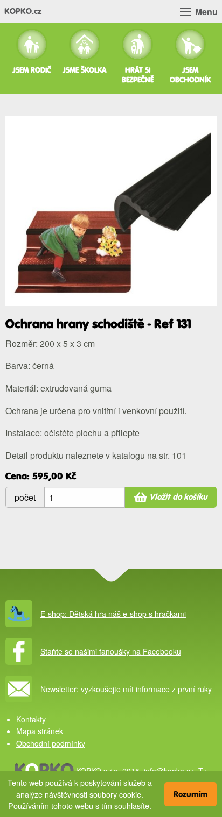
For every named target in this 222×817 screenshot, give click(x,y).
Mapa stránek (39, 731)
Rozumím (190, 794)
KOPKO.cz (22, 11)
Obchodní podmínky (50, 743)
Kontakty (31, 719)
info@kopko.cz (169, 770)
